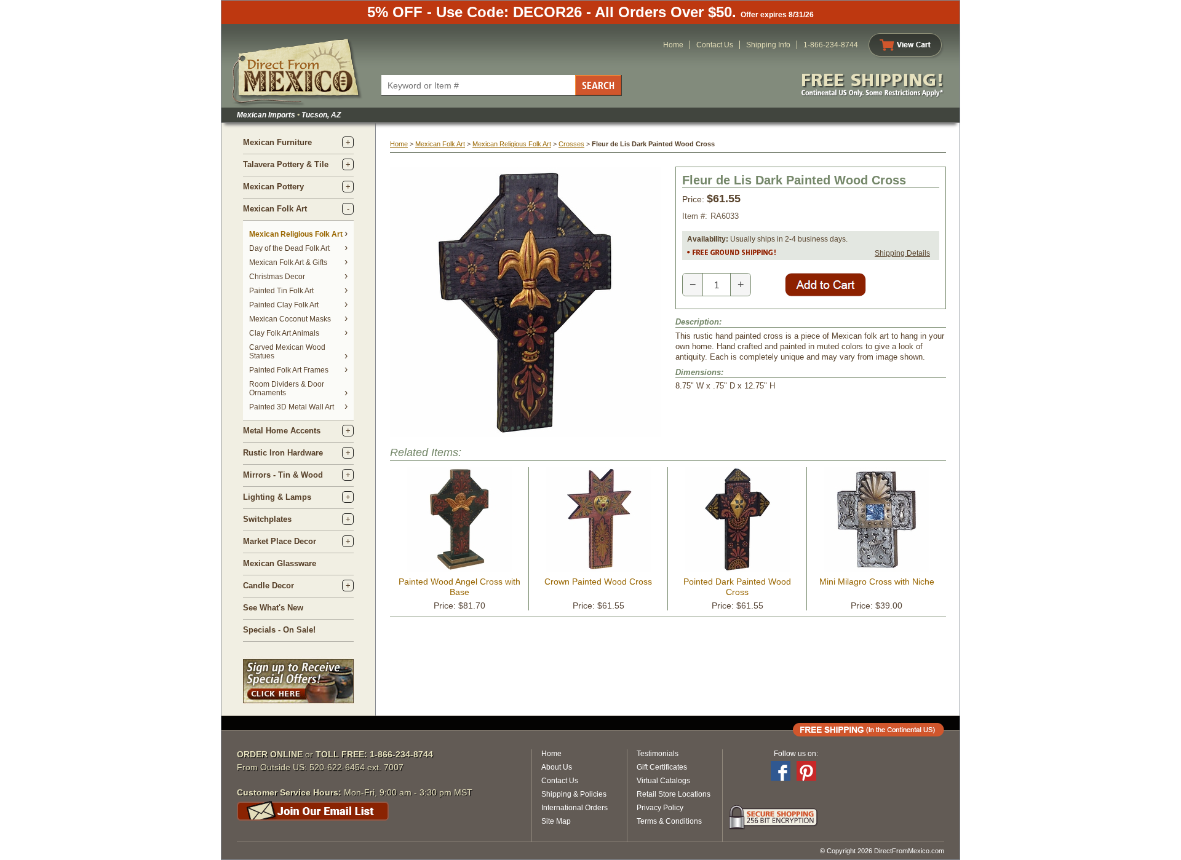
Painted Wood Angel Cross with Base (459, 587)
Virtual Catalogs (663, 780)
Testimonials (657, 753)
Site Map (556, 821)
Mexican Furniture (277, 142)
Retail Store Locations (673, 794)
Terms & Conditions (669, 821)
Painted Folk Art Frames (288, 370)
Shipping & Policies (573, 794)
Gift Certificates (662, 767)
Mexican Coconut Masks (290, 319)
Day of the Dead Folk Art (289, 248)
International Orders (574, 807)
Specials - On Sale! (279, 629)
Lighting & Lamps (277, 497)
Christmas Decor (277, 276)
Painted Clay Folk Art (284, 305)
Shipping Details (902, 253)
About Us (556, 767)
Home (673, 45)
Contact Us (714, 45)
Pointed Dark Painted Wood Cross (737, 587)
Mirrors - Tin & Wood (283, 474)
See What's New (273, 607)
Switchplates (267, 519)
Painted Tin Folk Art (281, 290)
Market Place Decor (279, 541)
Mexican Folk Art (275, 208)
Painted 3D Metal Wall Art (291, 407)
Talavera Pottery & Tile (285, 164)
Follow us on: (796, 753)
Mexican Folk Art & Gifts (288, 262)
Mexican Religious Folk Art (296, 234)
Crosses (571, 144)
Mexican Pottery (273, 186)
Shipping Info (768, 45)
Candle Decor (268, 585)
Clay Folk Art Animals (284, 333)
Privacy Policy (660, 807)
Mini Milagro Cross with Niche (876, 581)
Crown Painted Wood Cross (598, 581)
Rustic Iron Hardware (283, 452)
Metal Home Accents (281, 430)
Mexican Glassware (279, 563)
